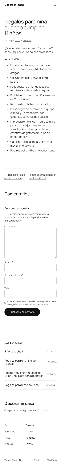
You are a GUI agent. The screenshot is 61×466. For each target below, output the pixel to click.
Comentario (10, 226)
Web (6, 288)
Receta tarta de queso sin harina (14, 176)
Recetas (27, 40)
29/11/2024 (51, 362)
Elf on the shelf (13, 351)
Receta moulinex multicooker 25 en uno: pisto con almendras (23, 374)
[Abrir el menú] (55, 5)
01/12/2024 (52, 351)
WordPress (52, 460)
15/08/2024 (51, 384)
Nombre (8, 262)
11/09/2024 (51, 374)
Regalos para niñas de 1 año (21, 385)
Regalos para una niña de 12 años (20, 362)
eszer (17, 40)
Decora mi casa (14, 5)
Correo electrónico (13, 275)
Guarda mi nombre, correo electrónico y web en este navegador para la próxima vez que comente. (31, 303)
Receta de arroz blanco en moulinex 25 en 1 (42, 176)
